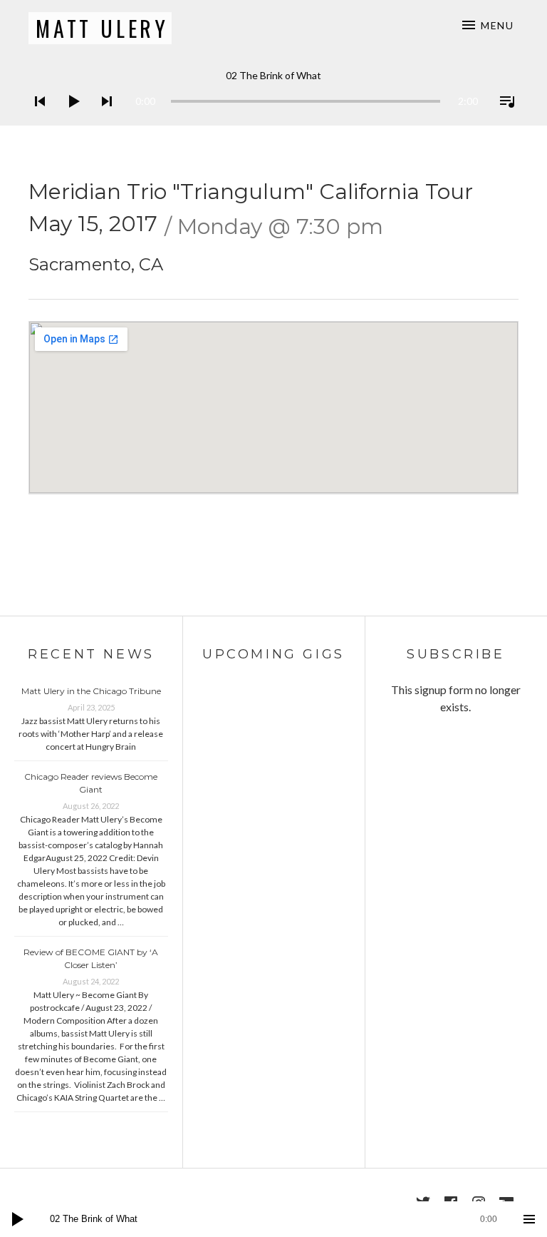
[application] (273, 90)
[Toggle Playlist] (503, 120)
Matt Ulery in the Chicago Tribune (91, 691)
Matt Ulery (102, 28)
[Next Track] (102, 120)
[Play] (69, 120)
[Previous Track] (35, 120)
